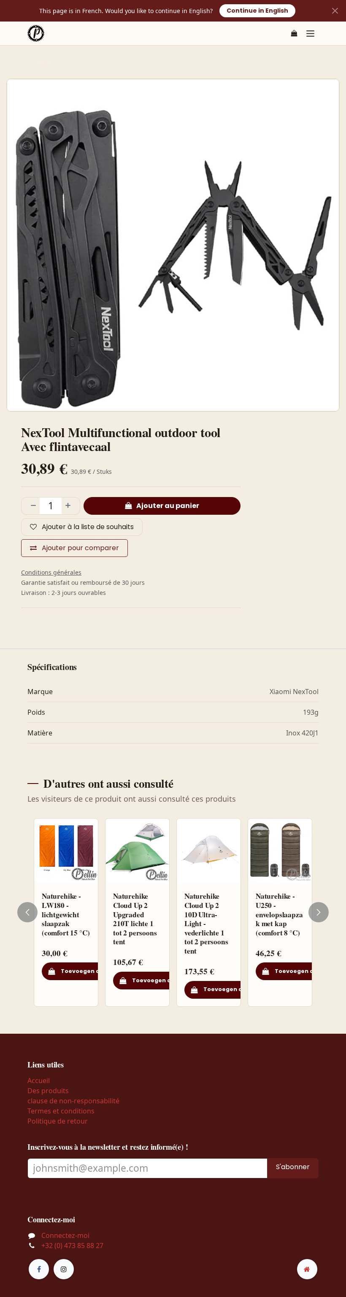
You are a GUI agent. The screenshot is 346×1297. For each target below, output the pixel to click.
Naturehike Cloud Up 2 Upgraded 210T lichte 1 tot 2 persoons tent (135, 919)
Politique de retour (57, 1121)
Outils (41, 63)
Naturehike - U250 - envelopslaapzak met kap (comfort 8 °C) (279, 914)
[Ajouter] (70, 505)
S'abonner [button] (293, 1167)
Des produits (48, 1090)
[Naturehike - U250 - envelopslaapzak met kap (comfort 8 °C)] (280, 850)
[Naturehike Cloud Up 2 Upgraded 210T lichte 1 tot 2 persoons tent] (137, 850)
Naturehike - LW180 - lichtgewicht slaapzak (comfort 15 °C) (65, 914)
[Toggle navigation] (310, 33)
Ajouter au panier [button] (167, 506)
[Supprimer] (31, 505)
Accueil (38, 1080)
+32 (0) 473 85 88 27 (72, 1245)
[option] (173, 912)
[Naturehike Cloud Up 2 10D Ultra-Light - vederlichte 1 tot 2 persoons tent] (209, 850)
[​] (39, 1269)
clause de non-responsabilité (73, 1100)
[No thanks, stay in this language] (334, 10)
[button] (32, 912)
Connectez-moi (65, 1235)
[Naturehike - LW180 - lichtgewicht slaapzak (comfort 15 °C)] (66, 850)
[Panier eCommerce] (294, 33)
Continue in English (257, 10)
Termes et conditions (61, 1111)
